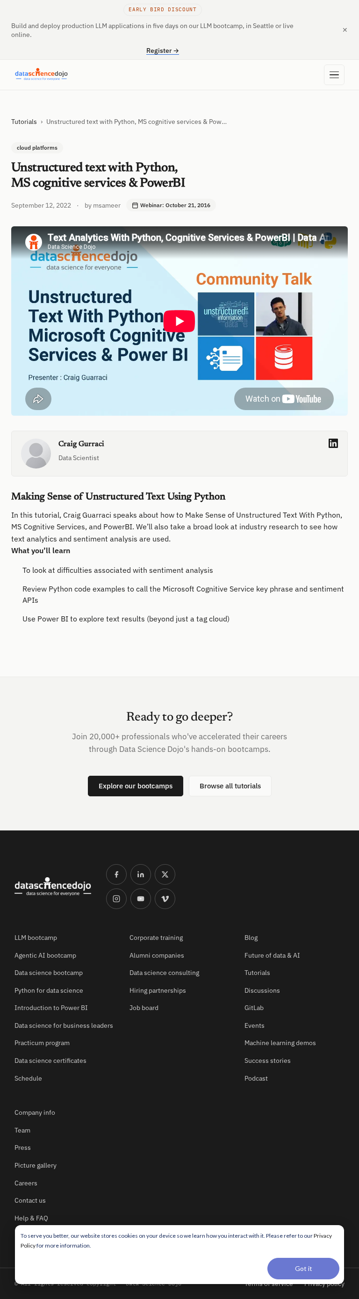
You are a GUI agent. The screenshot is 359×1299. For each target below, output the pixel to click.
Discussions (262, 990)
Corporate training (156, 937)
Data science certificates (50, 1060)
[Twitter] (165, 874)
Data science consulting (164, 972)
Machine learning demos (280, 1043)
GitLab (254, 1007)
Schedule (28, 1078)
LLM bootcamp (35, 937)
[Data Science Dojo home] (52, 886)
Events (254, 1025)
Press (22, 1147)
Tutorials (24, 121)
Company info (34, 1112)
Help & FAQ (31, 1218)
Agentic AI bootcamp (45, 955)
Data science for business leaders (63, 1025)
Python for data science (48, 990)
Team (22, 1130)
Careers (25, 1183)
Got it (303, 1268)
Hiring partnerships (157, 990)
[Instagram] (116, 898)
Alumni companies (156, 955)
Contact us (30, 1200)
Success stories (267, 1060)
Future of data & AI (272, 955)
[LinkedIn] (140, 874)
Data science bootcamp (48, 972)
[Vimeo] (165, 898)
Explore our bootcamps (135, 785)
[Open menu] (334, 75)
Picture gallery (35, 1165)
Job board (143, 1007)
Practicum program (42, 1043)
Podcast (256, 1078)
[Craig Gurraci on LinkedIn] (333, 443)
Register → (162, 50)
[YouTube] (140, 898)
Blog (251, 937)
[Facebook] (116, 874)
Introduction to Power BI (51, 1007)
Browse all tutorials (230, 785)
